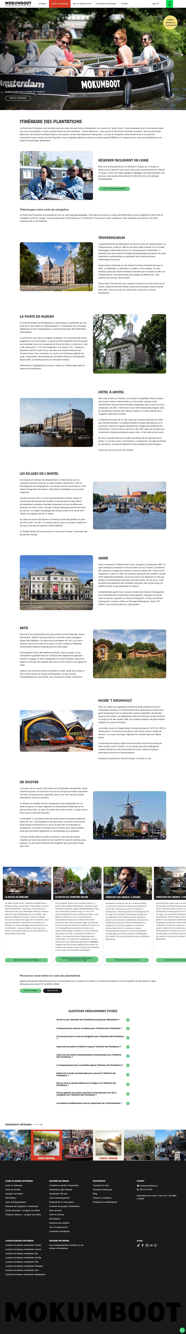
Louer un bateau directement (114, 188)
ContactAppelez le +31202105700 (170, 22)
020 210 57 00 (52, 990)
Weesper (138, 173)
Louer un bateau (30, 990)
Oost (121, 173)
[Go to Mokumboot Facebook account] (143, 1246)
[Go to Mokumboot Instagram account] (147, 1246)
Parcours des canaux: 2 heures (127, 960)
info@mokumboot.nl (149, 1186)
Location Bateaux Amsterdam (19, 1241)
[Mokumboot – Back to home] (21, 4)
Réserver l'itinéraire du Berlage (26, 960)
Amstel (127, 173)
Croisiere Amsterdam (59, 1181)
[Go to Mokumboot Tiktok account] (139, 1246)
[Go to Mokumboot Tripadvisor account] (152, 1246)
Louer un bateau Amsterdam (19, 1181)
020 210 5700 (146, 1190)
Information (99, 1181)
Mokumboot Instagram (18, 1124)
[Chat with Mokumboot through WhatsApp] (155, 1246)
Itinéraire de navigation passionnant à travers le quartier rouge (77, 959)
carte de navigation (78, 215)
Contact (140, 1181)
